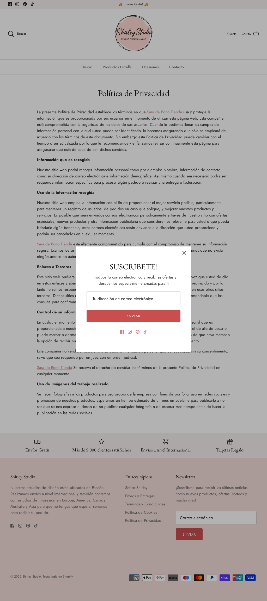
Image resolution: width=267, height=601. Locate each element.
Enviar (133, 315)
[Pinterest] (137, 332)
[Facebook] (122, 332)
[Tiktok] (145, 332)
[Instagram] (130, 332)
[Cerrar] (184, 253)
